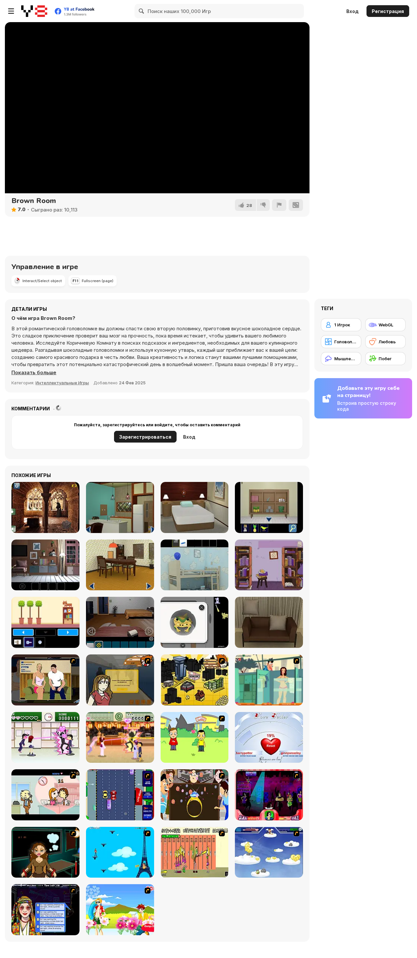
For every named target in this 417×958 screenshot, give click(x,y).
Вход (352, 11)
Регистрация (388, 11)
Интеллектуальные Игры (62, 382)
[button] (33, 372)
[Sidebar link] (11, 11)
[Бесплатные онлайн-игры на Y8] (34, 11)
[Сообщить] (279, 205)
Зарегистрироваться (145, 437)
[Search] (142, 11)
